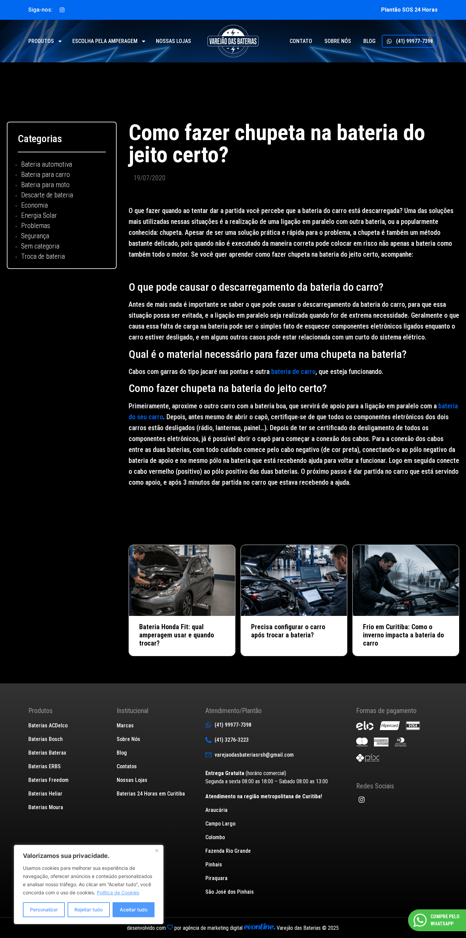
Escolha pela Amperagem (104, 41)
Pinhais (213, 864)
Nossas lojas (173, 41)
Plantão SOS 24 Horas (409, 9)
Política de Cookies (118, 892)
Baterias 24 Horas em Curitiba (151, 793)
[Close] (156, 850)
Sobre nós (337, 41)
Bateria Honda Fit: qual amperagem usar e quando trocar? (176, 635)
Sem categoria (40, 246)
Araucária (216, 810)
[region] (89, 884)
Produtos (41, 41)
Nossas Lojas (132, 780)
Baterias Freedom (48, 780)
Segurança (35, 236)
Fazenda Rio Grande (228, 851)
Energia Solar (39, 215)
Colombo (215, 837)
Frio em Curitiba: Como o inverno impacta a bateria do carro (403, 635)
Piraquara (216, 878)
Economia (34, 205)
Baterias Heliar (45, 793)
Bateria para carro (45, 174)
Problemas (35, 226)
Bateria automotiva (46, 164)
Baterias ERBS (44, 766)
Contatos (127, 766)
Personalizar (44, 909)
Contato (301, 41)
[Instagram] (62, 10)
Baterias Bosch (45, 739)
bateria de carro (293, 371)
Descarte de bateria (47, 195)
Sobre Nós (128, 739)
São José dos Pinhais (229, 892)
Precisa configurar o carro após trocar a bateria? (288, 631)
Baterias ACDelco (48, 725)
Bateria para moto (45, 185)
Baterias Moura (45, 807)
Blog (369, 41)
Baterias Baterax (47, 753)
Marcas (125, 725)
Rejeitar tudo (88, 909)
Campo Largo (220, 823)
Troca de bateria (43, 256)
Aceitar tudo (133, 909)
